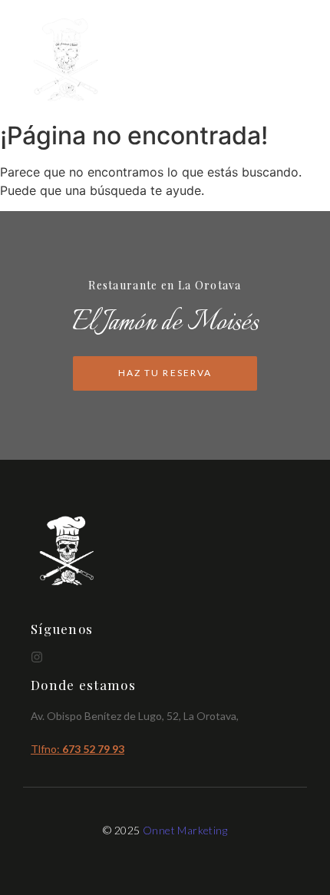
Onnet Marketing (185, 830)
